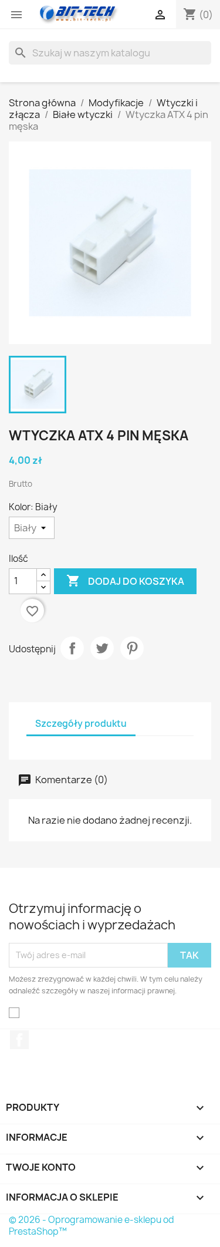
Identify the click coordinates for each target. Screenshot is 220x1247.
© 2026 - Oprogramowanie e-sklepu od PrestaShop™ (91, 1226)
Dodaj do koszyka (125, 581)
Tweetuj (102, 648)
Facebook (19, 1039)
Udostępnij (72, 648)
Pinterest (132, 648)
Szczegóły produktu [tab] (81, 723)
